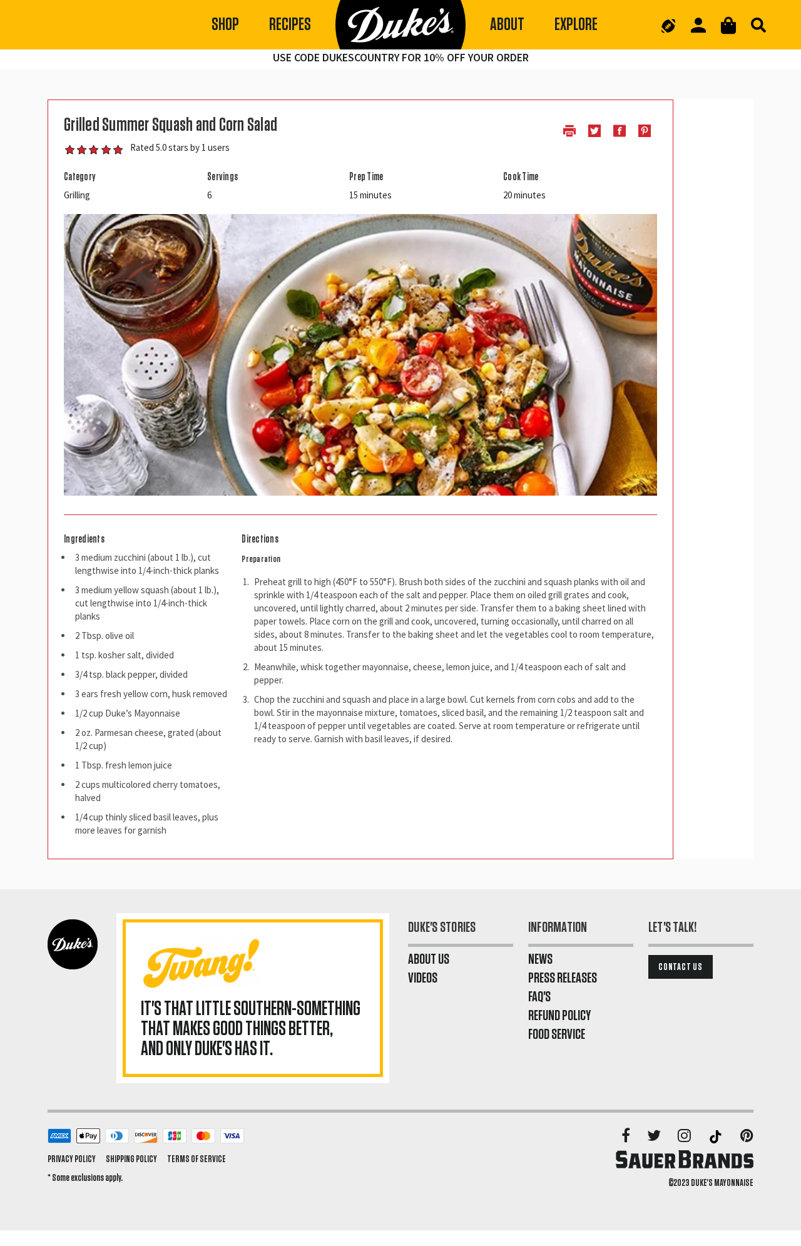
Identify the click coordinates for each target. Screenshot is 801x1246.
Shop (225, 25)
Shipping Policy (131, 1159)
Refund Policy (559, 1015)
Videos (422, 978)
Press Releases (562, 978)
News (540, 959)
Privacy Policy (72, 1159)
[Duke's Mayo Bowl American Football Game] (668, 25)
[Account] (698, 25)
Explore (576, 25)
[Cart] (728, 25)
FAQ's (539, 996)
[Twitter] (655, 1136)
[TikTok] (716, 1136)
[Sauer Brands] (684, 1159)
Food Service (556, 1034)
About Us (428, 959)
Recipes (290, 25)
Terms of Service (196, 1159)
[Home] (400, 25)
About (507, 25)
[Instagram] (685, 1136)
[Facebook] (626, 1136)
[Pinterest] (746, 1136)
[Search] (758, 25)
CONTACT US (680, 967)
